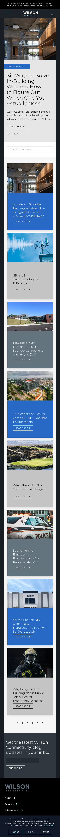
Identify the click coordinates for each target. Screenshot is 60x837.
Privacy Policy (49, 825)
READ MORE (17, 126)
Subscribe (15, 768)
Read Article (23, 221)
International (14, 810)
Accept (15, 831)
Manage (45, 831)
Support (11, 804)
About (10, 798)
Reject (30, 831)
